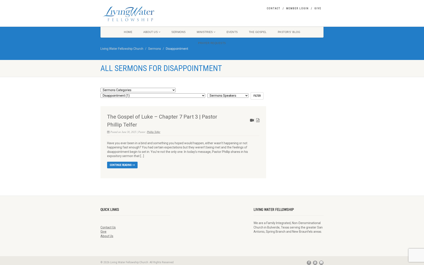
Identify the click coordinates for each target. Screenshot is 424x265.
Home (128, 32)
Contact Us (108, 227)
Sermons (178, 32)
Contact (273, 8)
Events (232, 32)
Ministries (205, 32)
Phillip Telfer (153, 132)
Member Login (297, 8)
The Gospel (258, 32)
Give (317, 8)
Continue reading (121, 165)
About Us (150, 32)
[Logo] (135, 13)
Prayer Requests (212, 43)
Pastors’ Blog (289, 32)
